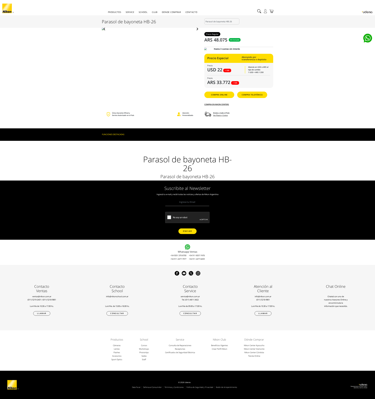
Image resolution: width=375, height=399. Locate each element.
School (143, 12)
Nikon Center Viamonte (254, 349)
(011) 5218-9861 (49, 299)
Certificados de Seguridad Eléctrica (180, 352)
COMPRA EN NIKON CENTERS (216, 104)
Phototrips (144, 352)
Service (130, 12)
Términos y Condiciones (174, 387)
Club (154, 12)
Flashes (117, 352)
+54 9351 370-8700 (178, 255)
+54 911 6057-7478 (197, 255)
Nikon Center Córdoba (254, 352)
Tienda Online (254, 356)
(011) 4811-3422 (192, 299)
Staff (144, 359)
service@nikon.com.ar (190, 296)
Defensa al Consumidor (152, 387)
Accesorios (116, 356)
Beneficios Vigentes (219, 345)
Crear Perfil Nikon (219, 349)
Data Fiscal (136, 387)
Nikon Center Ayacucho (254, 345)
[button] (105, 29)
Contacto (191, 12)
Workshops (144, 349)
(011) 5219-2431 (34, 299)
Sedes (144, 356)
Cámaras (117, 345)
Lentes (117, 349)
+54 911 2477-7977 (178, 259)
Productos (114, 12)
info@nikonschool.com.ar (117, 296)
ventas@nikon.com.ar (41, 296)
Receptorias (180, 349)
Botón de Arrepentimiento (226, 387)
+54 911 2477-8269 (197, 259)
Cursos (144, 345)
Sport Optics (116, 359)
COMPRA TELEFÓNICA (252, 94)
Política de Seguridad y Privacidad (199, 387)
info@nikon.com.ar (263, 296)
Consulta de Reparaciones (180, 345)
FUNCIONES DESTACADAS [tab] (113, 134)
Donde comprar (171, 12)
